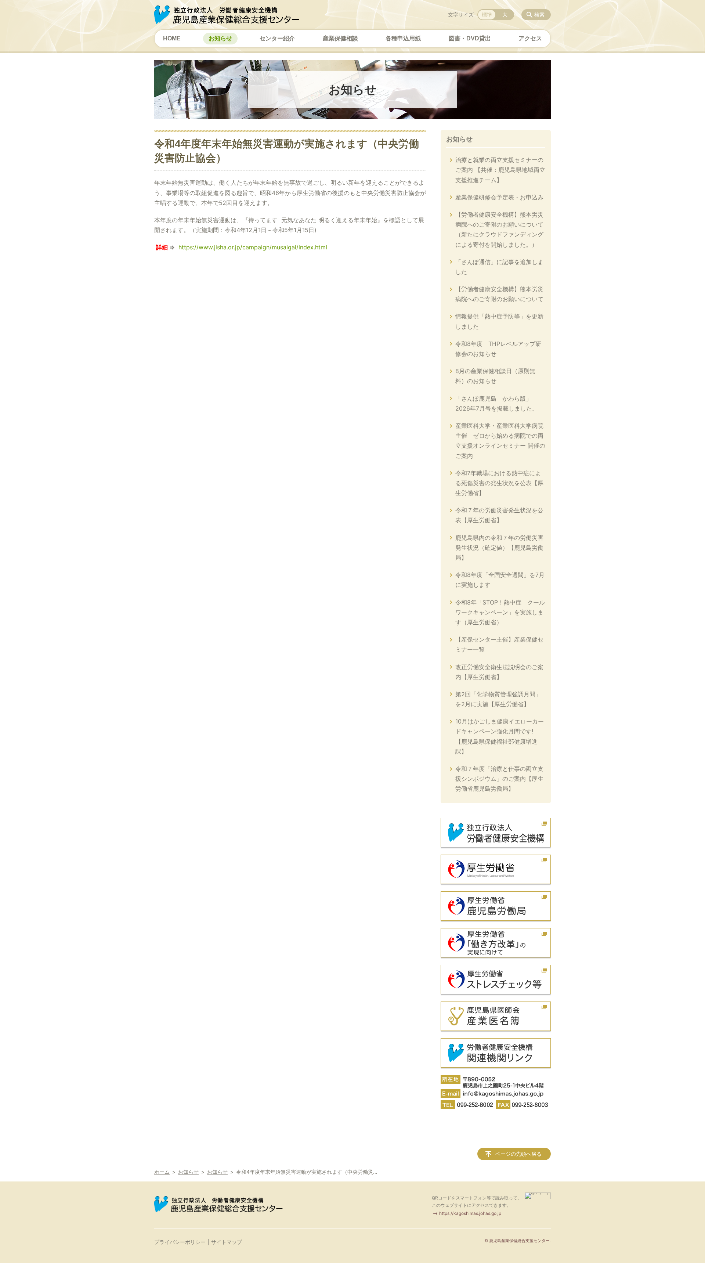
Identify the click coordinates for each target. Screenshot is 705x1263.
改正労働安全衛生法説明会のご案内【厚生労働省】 (499, 672)
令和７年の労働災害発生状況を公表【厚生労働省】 (499, 515)
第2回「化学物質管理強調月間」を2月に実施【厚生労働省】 (498, 699)
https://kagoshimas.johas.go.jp (470, 1213)
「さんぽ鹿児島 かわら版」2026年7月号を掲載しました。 (496, 403)
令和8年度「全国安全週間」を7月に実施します (500, 579)
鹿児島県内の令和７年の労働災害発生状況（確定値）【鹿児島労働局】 (499, 547)
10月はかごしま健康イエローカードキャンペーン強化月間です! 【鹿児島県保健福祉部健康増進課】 (499, 736)
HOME (172, 38)
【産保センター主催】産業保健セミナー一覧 (499, 644)
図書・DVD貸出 (470, 38)
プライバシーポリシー (180, 1242)
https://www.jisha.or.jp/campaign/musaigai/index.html (252, 247)
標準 (487, 14)
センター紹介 (277, 38)
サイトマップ (226, 1242)
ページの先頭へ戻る (518, 1154)
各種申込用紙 (403, 38)
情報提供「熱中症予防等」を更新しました (499, 321)
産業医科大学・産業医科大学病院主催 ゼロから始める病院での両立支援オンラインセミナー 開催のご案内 (500, 440)
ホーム (162, 1172)
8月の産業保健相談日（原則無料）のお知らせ (495, 376)
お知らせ (220, 38)
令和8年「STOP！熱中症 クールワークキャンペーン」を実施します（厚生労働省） (500, 612)
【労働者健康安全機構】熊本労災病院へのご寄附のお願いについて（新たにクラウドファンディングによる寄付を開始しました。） (499, 229)
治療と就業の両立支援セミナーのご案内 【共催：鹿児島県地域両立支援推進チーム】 (500, 169)
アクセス (530, 38)
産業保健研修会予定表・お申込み (499, 197)
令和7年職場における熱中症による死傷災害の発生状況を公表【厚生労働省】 (499, 483)
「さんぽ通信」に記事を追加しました (499, 266)
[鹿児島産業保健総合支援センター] (226, 15)
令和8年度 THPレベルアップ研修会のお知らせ (498, 348)
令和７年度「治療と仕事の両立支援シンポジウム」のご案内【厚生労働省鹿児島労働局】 (499, 778)
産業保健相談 (340, 38)
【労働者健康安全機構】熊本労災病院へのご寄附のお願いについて (499, 294)
